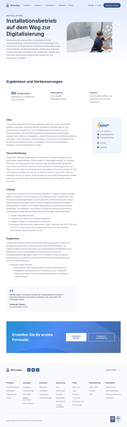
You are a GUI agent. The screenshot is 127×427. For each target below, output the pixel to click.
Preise (71, 5)
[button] (27, 5)
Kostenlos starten (76, 337)
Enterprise (62, 5)
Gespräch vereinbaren (101, 337)
